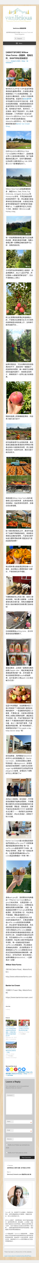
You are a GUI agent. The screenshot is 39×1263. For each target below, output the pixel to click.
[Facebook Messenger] (23, 1069)
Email (8, 1130)
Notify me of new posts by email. (17, 1152)
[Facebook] (8, 1069)
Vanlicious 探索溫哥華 (19, 28)
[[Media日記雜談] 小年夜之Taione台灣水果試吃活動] (24, 1023)
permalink (10, 1075)
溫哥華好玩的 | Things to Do (25, 1072)
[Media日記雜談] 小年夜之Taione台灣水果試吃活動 (24, 1028)
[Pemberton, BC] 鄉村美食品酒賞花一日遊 (11, 1050)
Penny (23, 61)
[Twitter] (19, 1069)
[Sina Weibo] (12, 1069)
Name (8, 1121)
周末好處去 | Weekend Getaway (14, 1073)
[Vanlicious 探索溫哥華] (19, 23)
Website (9, 1139)
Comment (10, 1095)
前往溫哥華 (27, 99)
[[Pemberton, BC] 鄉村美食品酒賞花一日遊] (11, 1045)
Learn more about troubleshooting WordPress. (17, 1256)
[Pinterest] (16, 1069)
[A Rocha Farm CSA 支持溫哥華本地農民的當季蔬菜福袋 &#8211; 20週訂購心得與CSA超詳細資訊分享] (11, 1023)
